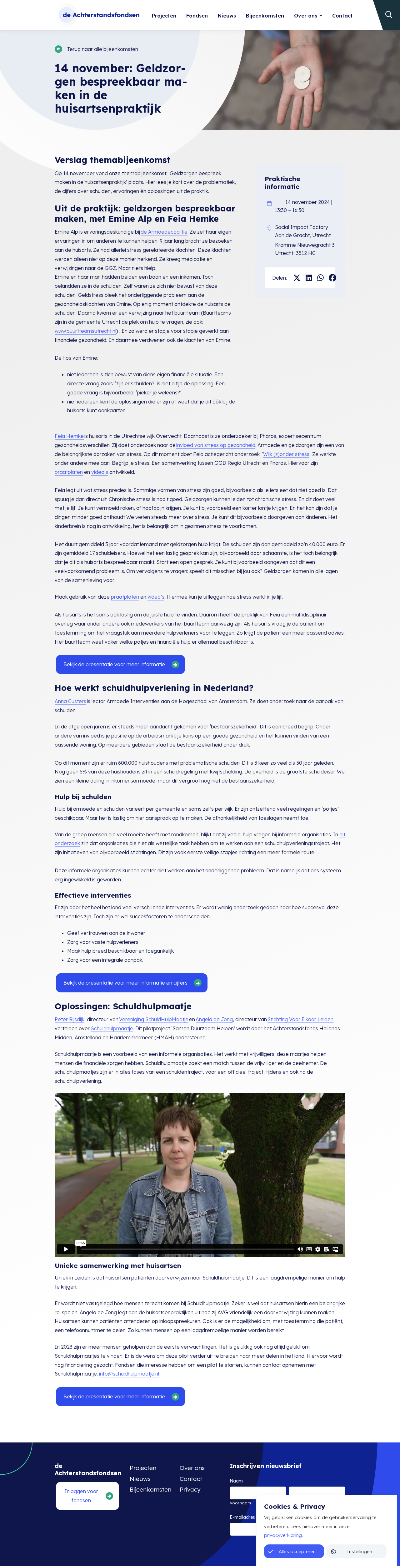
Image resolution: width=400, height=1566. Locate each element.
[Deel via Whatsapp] (320, 278)
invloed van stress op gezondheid (215, 445)
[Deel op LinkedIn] (308, 278)
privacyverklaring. (283, 1535)
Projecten (164, 16)
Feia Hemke (69, 436)
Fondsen (197, 16)
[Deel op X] (297, 278)
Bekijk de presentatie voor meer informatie (114, 664)
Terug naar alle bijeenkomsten (102, 49)
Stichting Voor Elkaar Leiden (300, 1019)
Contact (342, 16)
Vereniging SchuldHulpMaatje (153, 1019)
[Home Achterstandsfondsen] (97, 15)
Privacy (190, 1489)
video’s (99, 472)
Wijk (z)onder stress (286, 454)
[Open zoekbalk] (385, 14)
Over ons (305, 16)
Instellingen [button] (359, 1551)
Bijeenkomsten (265, 16)
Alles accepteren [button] (297, 1551)
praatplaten (69, 472)
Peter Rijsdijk (69, 1019)
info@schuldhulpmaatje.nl (129, 1374)
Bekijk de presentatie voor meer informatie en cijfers (125, 983)
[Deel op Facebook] (333, 278)
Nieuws (227, 16)
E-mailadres (251, 1517)
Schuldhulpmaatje (112, 1028)
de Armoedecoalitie (164, 232)
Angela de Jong (214, 1019)
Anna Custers (70, 701)
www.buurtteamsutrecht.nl (85, 331)
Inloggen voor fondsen (81, 1495)
